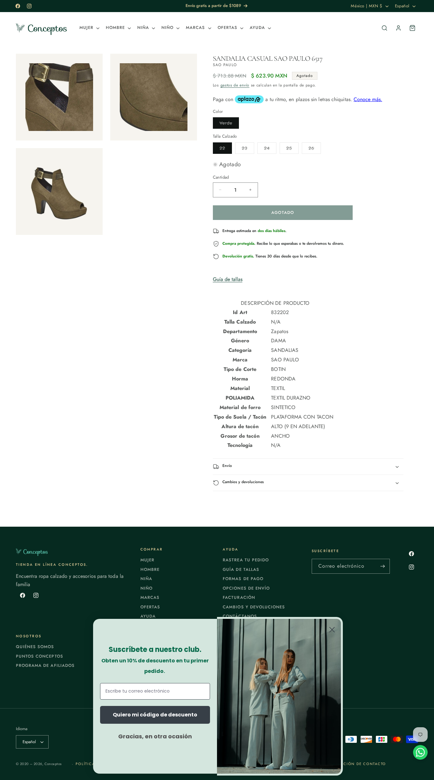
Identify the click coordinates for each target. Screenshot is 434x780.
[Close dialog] (332, 630)
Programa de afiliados (45, 665)
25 (292, 149)
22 (226, 149)
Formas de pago (243, 579)
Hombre (149, 569)
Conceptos (53, 763)
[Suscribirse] (383, 566)
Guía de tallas (227, 279)
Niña (146, 579)
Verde (229, 124)
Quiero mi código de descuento (155, 714)
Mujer (147, 560)
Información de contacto (355, 763)
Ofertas (150, 607)
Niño (146, 588)
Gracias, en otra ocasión (155, 736)
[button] (89, 27)
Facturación (239, 597)
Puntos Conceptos (39, 656)
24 (270, 149)
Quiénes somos (35, 647)
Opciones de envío (246, 588)
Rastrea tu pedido (246, 560)
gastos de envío (235, 85)
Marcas (149, 597)
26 (315, 149)
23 (248, 149)
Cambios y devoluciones (254, 607)
